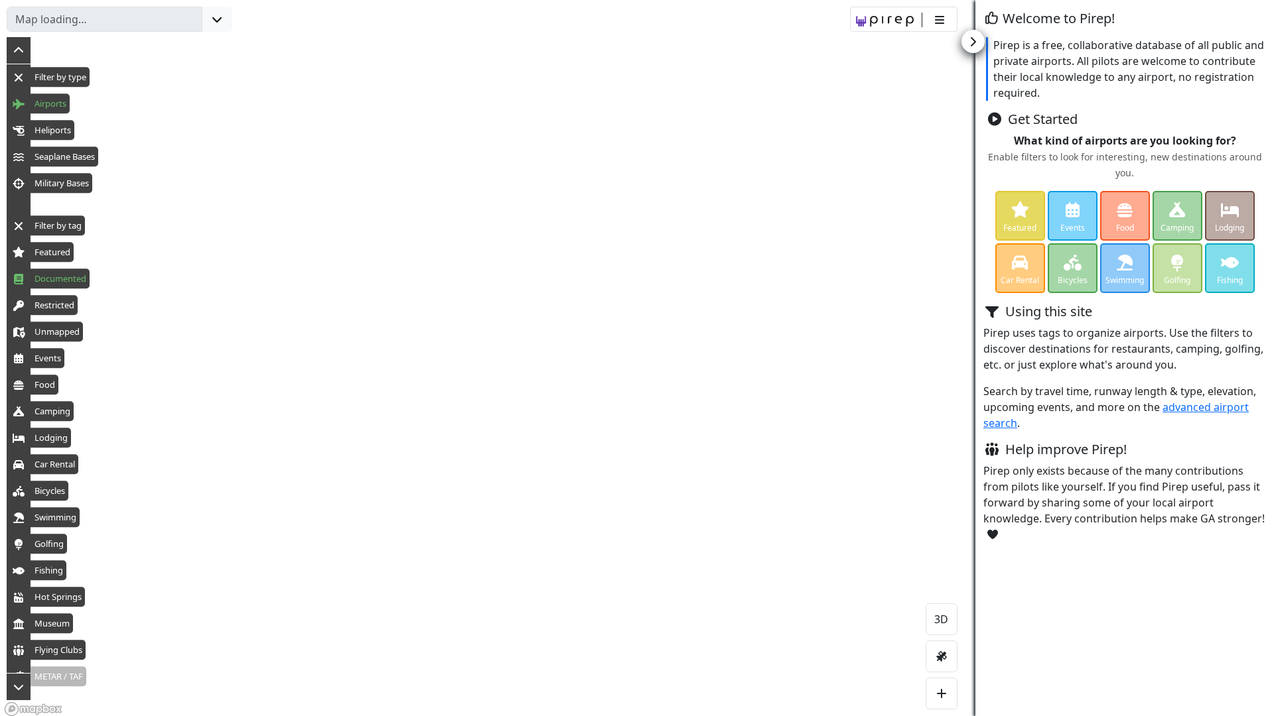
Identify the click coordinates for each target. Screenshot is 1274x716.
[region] (637, 358)
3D (941, 619)
